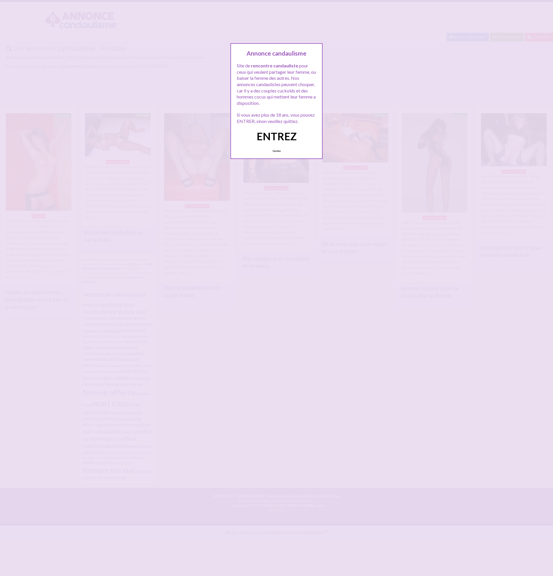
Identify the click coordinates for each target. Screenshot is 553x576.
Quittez (276, 150)
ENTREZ (277, 136)
